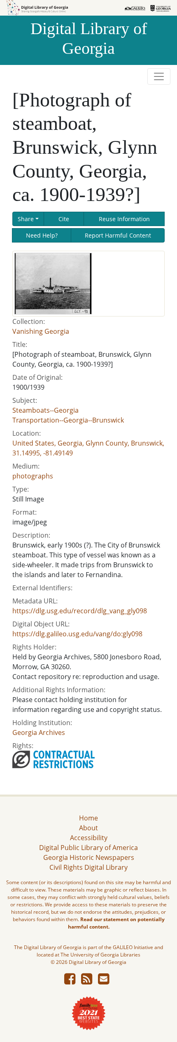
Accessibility (88, 837)
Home (88, 818)
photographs (32, 476)
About (88, 827)
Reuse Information (124, 219)
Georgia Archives (38, 732)
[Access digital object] (53, 282)
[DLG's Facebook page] (69, 981)
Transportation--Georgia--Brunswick (68, 420)
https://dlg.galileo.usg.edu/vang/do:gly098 (77, 633)
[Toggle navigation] (158, 76)
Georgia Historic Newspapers (88, 857)
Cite (63, 219)
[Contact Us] (103, 981)
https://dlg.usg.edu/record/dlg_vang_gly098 (79, 610)
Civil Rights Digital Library (88, 867)
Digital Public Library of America (88, 847)
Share (26, 219)
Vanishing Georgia (40, 331)
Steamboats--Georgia (45, 410)
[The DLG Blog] (86, 981)
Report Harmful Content (118, 235)
